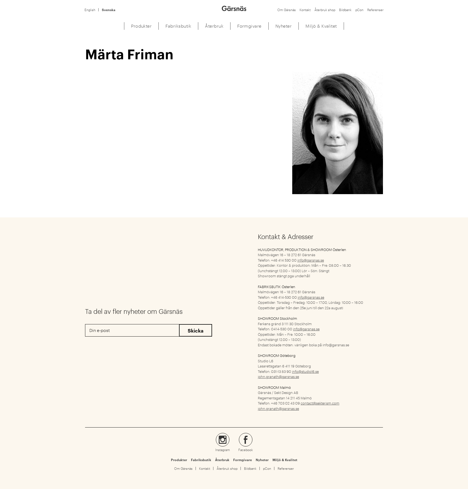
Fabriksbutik (201, 459)
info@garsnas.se (310, 259)
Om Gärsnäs (286, 9)
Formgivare (242, 459)
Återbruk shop (324, 9)
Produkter (179, 459)
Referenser (375, 9)
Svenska (108, 9)
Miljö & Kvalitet (284, 459)
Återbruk (222, 459)
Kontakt (305, 9)
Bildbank (345, 9)
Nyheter (262, 459)
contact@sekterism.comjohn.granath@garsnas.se (298, 405)
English (89, 9)
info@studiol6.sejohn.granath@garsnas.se (288, 374)
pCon (359, 9)
